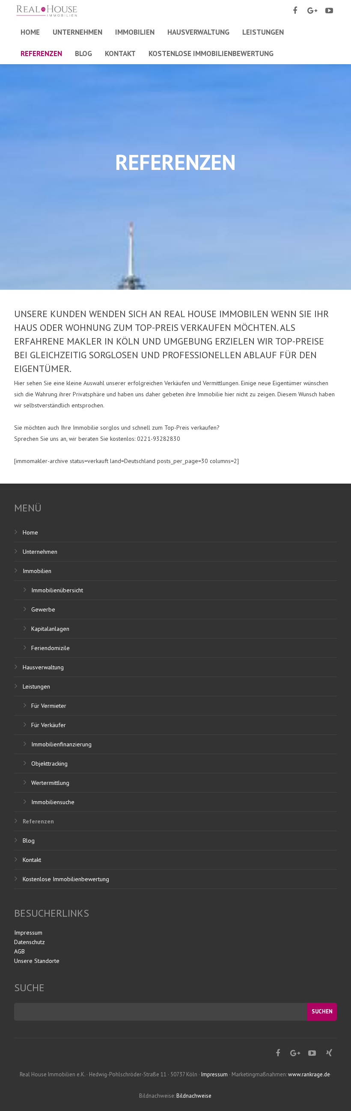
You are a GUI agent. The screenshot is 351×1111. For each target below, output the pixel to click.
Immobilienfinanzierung (61, 744)
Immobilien (37, 571)
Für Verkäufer (48, 725)
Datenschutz (29, 942)
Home (30, 532)
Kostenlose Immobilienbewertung (66, 879)
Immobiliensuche (52, 802)
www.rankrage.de (309, 1074)
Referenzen (38, 821)
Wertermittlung (50, 783)
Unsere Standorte (36, 961)
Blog (29, 840)
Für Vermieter (48, 706)
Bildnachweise (193, 1095)
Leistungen (36, 686)
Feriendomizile (50, 648)
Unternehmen (40, 552)
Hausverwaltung (43, 667)
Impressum (28, 932)
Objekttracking (49, 763)
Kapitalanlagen (50, 629)
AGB (19, 951)
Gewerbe (43, 609)
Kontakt (32, 860)
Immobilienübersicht (57, 590)
